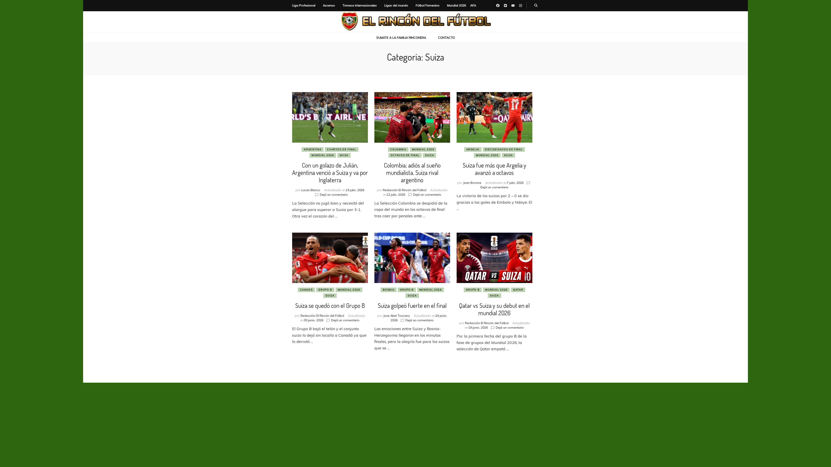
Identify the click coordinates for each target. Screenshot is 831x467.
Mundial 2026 (456, 5)
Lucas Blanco (310, 190)
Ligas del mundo (396, 5)
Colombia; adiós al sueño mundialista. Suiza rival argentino (412, 172)
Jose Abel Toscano (396, 316)
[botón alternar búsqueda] (536, 5)
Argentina (312, 149)
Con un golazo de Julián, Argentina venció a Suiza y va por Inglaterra (330, 172)
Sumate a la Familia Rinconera (401, 38)
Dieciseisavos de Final (504, 149)
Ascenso (329, 5)
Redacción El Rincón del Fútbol (404, 190)
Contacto (446, 38)
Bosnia (388, 289)
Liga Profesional (303, 5)
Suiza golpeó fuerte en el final (412, 305)
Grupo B (325, 289)
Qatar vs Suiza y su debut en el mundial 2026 (494, 309)
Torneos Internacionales (360, 5)
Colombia (398, 149)
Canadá (306, 289)
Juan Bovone (472, 183)
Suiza (344, 155)
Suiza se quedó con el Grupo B (330, 305)
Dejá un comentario (334, 195)
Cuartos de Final (341, 149)
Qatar (518, 289)
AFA (473, 5)
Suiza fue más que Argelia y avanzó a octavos (494, 168)
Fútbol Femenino (428, 5)
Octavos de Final (405, 155)
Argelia (473, 149)
